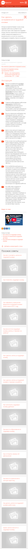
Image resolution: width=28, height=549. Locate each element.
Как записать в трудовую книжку (12, 234)
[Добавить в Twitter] (9, 228)
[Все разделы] (26, 2)
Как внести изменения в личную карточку (11, 479)
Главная (2, 6)
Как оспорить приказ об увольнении (11, 455)
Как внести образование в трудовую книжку (12, 430)
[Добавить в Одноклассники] (2, 228)
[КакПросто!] (6, 3)
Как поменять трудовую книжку (13, 280)
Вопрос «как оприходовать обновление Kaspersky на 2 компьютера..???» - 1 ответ (12, 74)
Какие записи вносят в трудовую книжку (10, 529)
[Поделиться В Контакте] (5, 228)
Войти (22, 2)
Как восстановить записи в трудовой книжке (12, 256)
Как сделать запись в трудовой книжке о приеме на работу (13, 381)
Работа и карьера (9, 6)
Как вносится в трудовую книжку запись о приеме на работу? (12, 331)
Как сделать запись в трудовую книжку (13, 356)
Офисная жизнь (18, 6)
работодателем (9, 93)
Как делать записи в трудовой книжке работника (13, 504)
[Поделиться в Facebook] (7, 228)
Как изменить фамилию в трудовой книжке (14, 66)
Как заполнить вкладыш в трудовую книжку (13, 240)
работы (7, 98)
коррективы (8, 91)
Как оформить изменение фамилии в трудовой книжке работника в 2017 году (12, 304)
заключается (8, 104)
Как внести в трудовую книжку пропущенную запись (10, 69)
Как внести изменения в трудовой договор (12, 237)
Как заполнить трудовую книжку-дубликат (11, 406)
